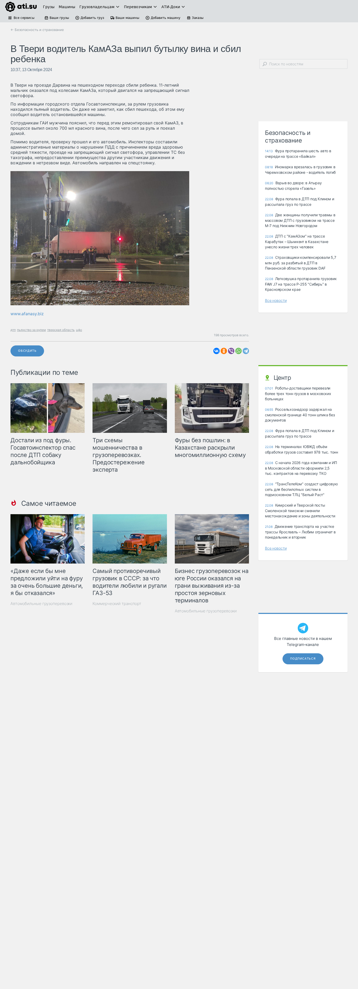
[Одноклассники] (224, 351)
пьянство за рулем (31, 330)
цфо (79, 330)
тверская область (61, 330)
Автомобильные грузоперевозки (41, 603)
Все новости (276, 300)
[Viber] (231, 351)
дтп (13, 330)
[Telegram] (246, 351)
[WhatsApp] (238, 351)
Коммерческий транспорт (117, 603)
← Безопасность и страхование (37, 30)
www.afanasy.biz (27, 313)
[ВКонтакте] (216, 351)
